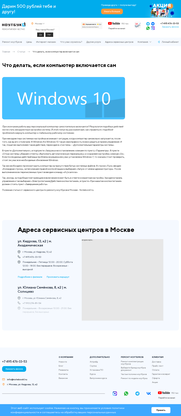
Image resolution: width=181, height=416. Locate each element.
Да (40, 34)
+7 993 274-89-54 (32, 303)
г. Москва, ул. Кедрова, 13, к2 (22, 384)
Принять (160, 410)
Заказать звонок (170, 26)
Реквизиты (63, 370)
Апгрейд (94, 362)
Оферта (156, 378)
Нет (49, 34)
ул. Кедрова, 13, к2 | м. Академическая (35, 243)
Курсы (93, 374)
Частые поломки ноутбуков (134, 374)
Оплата (155, 370)
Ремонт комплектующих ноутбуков (132, 362)
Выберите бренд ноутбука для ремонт (133, 369)
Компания (143, 42)
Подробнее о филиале (30, 277)
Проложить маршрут (58, 277)
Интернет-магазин (46, 42)
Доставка (156, 362)
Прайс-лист (157, 366)
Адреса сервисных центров (119, 42)
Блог (61, 366)
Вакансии (63, 378)
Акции (155, 382)
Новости (63, 362)
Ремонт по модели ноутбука (134, 378)
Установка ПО (96, 370)
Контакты (63, 374)
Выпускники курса (98, 378)
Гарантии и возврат (161, 374)
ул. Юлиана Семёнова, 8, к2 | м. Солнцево (42, 289)
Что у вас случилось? (71, 42)
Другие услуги (93, 42)
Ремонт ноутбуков (12, 42)
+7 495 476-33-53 (169, 23)
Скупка (93, 366)
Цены (29, 42)
